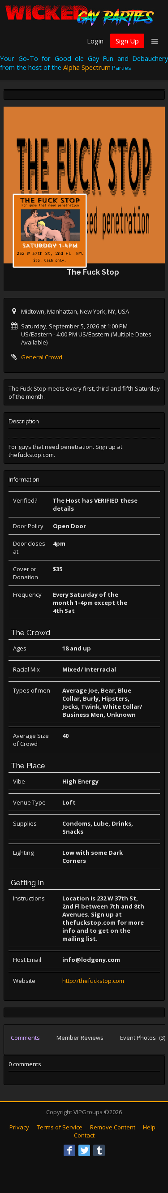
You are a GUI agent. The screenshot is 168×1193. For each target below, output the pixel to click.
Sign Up (127, 40)
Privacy (19, 1127)
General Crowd (41, 357)
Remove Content (112, 1127)
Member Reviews (79, 1038)
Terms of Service (59, 1127)
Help (149, 1127)
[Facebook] (69, 1150)
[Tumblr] (99, 1150)
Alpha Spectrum (87, 67)
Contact (84, 1135)
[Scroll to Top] (148, 1150)
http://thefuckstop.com (93, 981)
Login (95, 40)
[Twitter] (84, 1150)
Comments (25, 1038)
